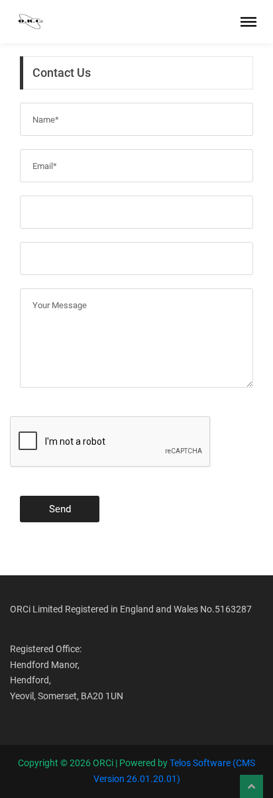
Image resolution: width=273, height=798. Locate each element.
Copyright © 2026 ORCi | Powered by (94, 763)
